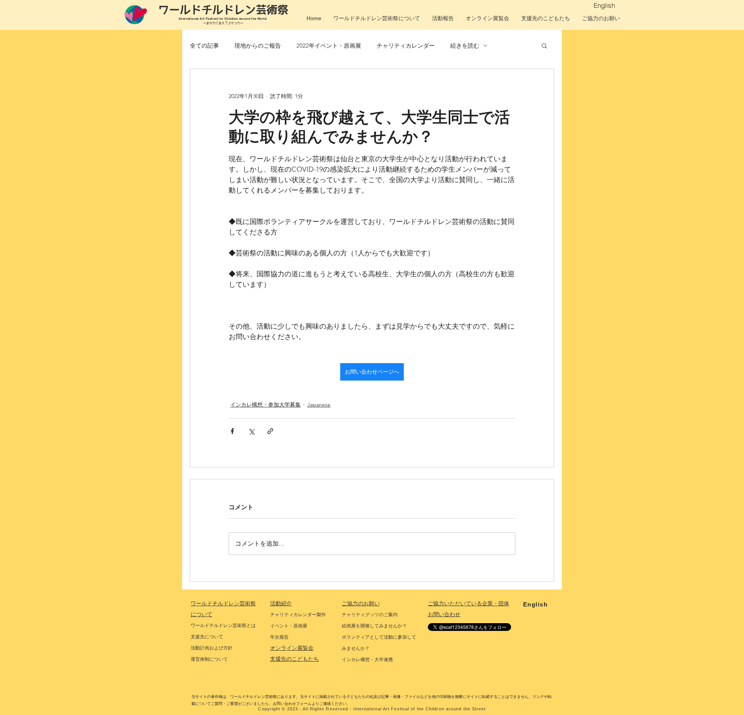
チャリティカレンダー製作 (298, 614)
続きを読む (464, 45)
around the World (253, 19)
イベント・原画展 (288, 626)
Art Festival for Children (219, 19)
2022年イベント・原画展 (328, 45)
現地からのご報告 (257, 45)
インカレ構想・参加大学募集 (265, 404)
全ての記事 (204, 45)
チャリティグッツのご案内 (370, 614)
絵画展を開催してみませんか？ (374, 626)
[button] (544, 45)
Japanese (319, 404)
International (189, 19)
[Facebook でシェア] (232, 431)
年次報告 (279, 637)
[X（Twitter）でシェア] (251, 431)
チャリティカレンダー (406, 45)
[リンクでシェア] (270, 431)
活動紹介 (281, 603)
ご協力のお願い (361, 603)
